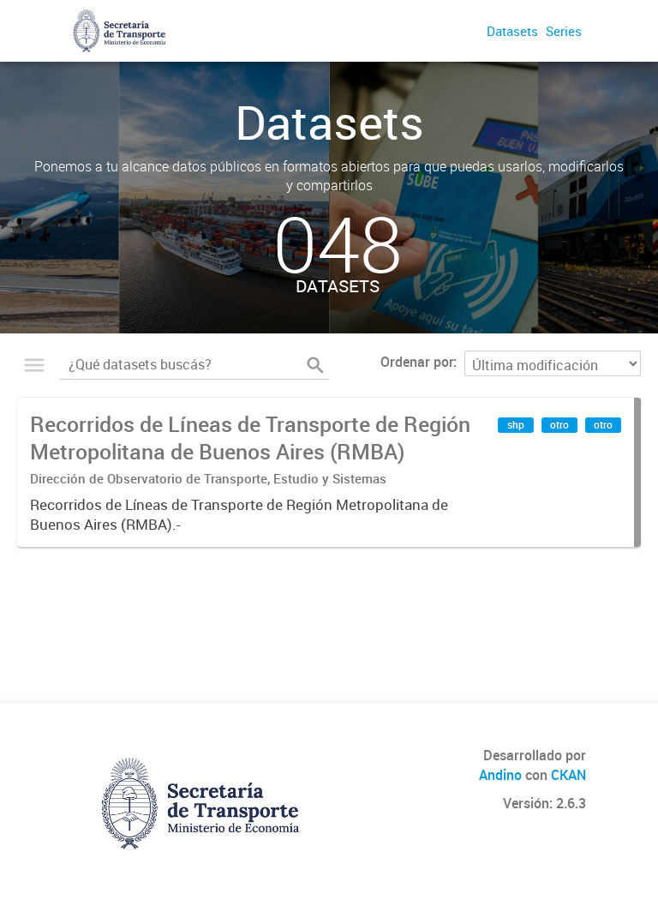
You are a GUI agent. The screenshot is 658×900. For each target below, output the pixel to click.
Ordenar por (416, 361)
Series (564, 30)
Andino (500, 774)
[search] (315, 365)
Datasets (512, 30)
